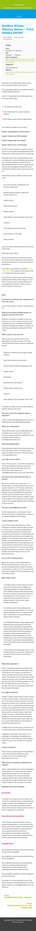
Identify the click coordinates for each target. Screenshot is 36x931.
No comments (7, 39)
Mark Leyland (7, 37)
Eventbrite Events (19, 4)
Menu (19, 16)
